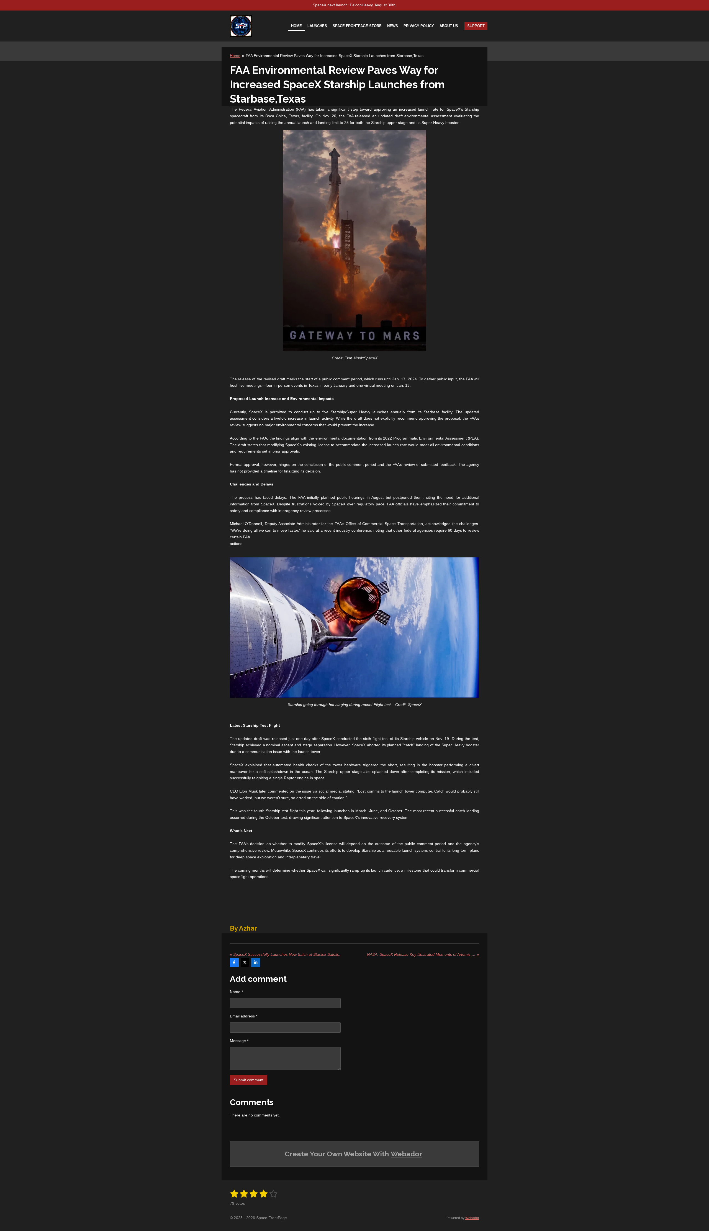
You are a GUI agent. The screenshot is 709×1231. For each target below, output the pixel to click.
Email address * (243, 1016)
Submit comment (248, 1080)
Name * (236, 992)
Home (235, 55)
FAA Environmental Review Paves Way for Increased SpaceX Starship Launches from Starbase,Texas (334, 55)
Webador (406, 1154)
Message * (239, 1040)
